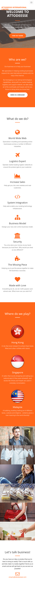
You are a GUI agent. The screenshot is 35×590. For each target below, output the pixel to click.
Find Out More (17, 36)
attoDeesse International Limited (14, 8)
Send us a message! (17, 95)
